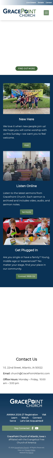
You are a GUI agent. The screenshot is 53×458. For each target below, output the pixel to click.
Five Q (30, 452)
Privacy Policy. (30, 450)
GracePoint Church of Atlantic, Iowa (25, 436)
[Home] (19, 13)
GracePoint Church (21, 447)
